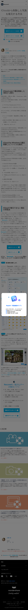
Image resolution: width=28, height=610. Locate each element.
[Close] (25, 294)
